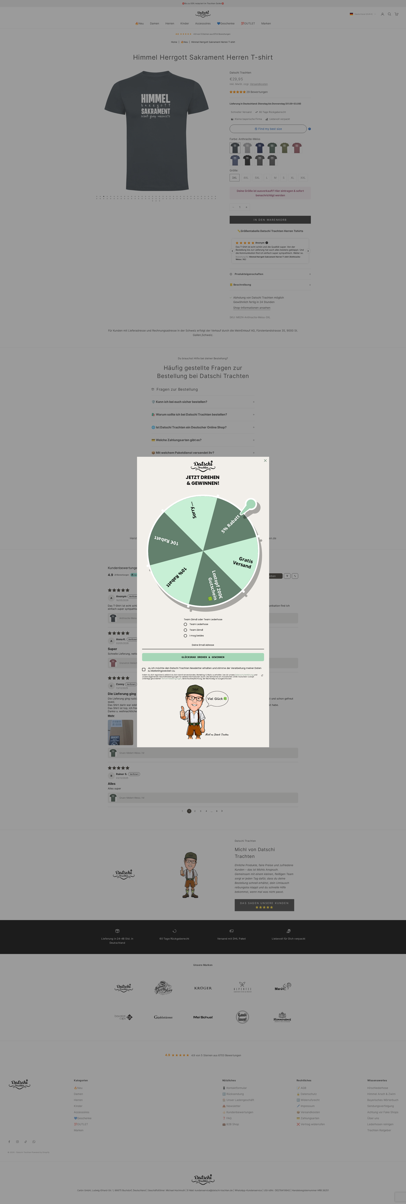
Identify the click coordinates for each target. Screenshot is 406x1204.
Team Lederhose (199, 624)
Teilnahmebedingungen (172, 678)
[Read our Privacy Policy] (262, 675)
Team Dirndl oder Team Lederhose (203, 619)
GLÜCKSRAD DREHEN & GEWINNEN (203, 657)
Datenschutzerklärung (244, 675)
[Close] (265, 460)
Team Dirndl (196, 630)
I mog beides (197, 635)
